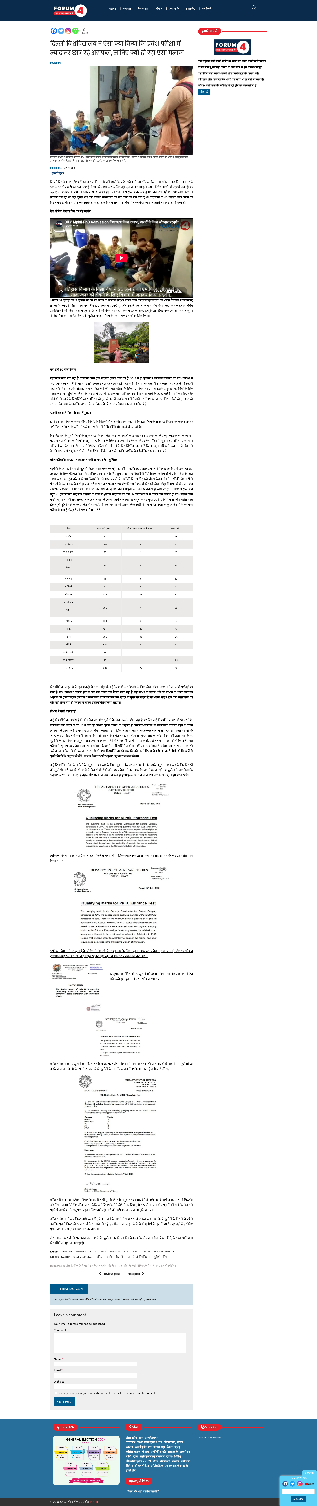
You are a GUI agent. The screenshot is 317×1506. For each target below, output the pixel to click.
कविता (129, 1447)
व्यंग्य (155, 1461)
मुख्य (135, 1456)
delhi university (110, 1252)
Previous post (111, 1273)
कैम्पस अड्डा (143, 8)
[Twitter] (292, 1484)
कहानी (138, 1447)
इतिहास (100, 1257)
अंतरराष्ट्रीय (131, 1438)
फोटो (128, 1456)
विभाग (166, 1257)
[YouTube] (309, 1484)
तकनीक (184, 1452)
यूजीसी (157, 1257)
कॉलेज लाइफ (133, 1452)
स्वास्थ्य (169, 1466)
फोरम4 (93, 1501)
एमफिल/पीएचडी (115, 1257)
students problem (83, 1257)
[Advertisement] (232, 141)
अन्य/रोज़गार (151, 1438)
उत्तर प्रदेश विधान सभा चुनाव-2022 (144, 1442)
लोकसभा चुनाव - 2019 (168, 1456)
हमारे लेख (190, 8)
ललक (150, 1456)
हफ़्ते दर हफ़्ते (181, 1466)
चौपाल (159, 8)
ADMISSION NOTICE (86, 1252)
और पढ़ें (204, 91)
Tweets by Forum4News (209, 1437)
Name (58, 1359)
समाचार (127, 8)
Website (59, 1381)
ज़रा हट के (174, 8)
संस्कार (175, 1461)
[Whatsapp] (75, 31)
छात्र (128, 1257)
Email (57, 1370)
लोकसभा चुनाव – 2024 (138, 1461)
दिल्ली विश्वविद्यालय (141, 1257)
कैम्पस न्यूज (173, 1447)
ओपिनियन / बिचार (173, 1442)
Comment (60, 1330)
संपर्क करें (206, 8)
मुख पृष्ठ (112, 8)
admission (67, 1252)
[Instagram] (300, 1484)
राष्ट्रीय (143, 1456)
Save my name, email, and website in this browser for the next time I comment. (107, 1393)
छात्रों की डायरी (158, 1452)
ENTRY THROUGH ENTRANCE (159, 1252)
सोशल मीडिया (142, 1466)
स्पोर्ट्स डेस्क (157, 1466)
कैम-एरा (147, 1447)
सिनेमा (129, 1466)
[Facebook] (285, 1484)
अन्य (141, 1438)
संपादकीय (165, 1461)
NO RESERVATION (60, 1257)
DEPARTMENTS (131, 1252)
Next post (134, 1273)
